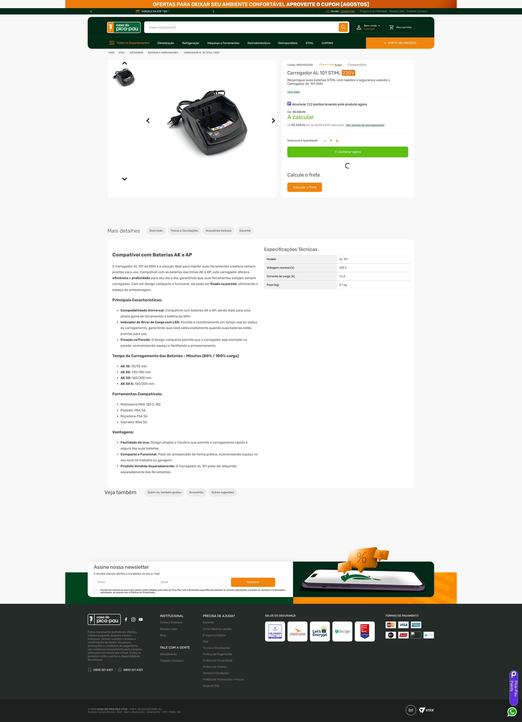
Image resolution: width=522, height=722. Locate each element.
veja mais (296, 96)
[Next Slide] (213, 11)
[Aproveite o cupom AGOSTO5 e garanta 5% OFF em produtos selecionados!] (261, 4)
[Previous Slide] (91, 11)
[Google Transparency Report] (342, 636)
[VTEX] (425, 715)
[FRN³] (411, 714)
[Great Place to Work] (365, 636)
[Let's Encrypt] (320, 636)
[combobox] (246, 27)
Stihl (122, 52)
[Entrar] (368, 27)
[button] (212, 121)
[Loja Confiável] (275, 636)
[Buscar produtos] (343, 27)
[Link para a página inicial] (111, 53)
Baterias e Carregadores (163, 52)
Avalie (340, 67)
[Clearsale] (297, 636)
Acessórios (136, 52)
